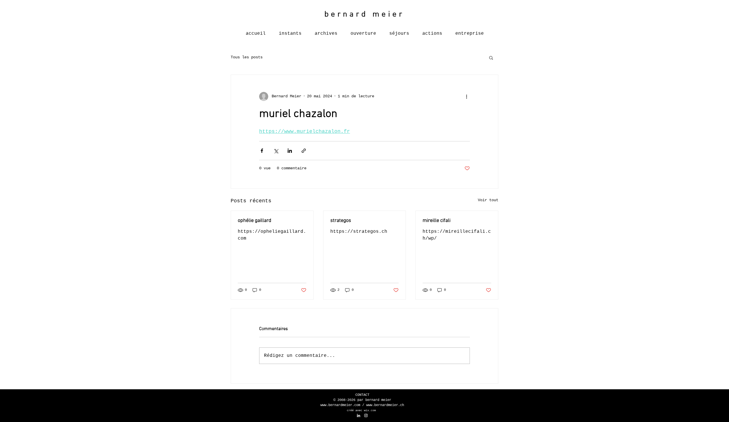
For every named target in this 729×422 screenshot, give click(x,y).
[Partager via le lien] (303, 150)
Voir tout (488, 200)
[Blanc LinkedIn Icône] (358, 415)
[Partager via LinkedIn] (289, 150)
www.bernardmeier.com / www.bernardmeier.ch (362, 405)
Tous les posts (247, 57)
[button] (491, 57)
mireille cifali (436, 221)
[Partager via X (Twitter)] (276, 150)
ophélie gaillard (254, 221)
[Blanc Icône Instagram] (366, 415)
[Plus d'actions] (466, 96)
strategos (340, 221)
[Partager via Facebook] (262, 150)
